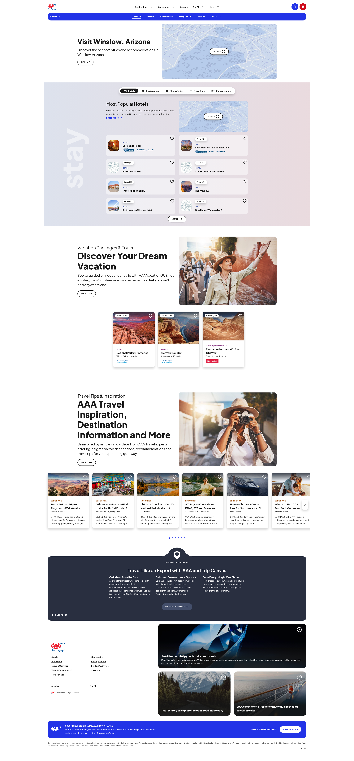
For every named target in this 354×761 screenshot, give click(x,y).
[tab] (129, 91)
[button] (169, 538)
